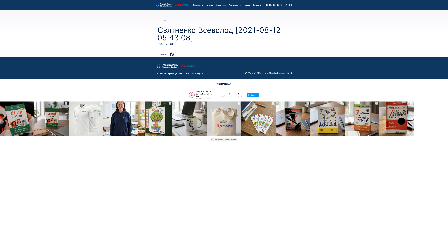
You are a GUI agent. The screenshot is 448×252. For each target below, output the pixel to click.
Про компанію (235, 5)
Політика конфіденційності (169, 73)
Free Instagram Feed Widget (225, 139)
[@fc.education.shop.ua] (191, 95)
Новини (247, 5)
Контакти (257, 5)
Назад (164, 20)
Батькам (209, 5)
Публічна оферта (194, 73)
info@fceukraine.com (275, 73)
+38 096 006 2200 (273, 5)
